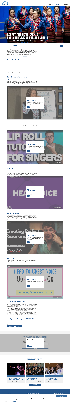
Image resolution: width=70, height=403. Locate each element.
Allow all (61, 396)
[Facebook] (58, 394)
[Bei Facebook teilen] (60, 46)
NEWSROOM (58, 4)
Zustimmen (30, 345)
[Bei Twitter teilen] (62, 46)
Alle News (35, 384)
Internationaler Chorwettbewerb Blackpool (33, 393)
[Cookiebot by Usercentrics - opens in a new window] (6, 401)
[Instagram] (56, 394)
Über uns (66, 4)
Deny (61, 398)
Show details (14, 401)
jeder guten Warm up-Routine (11, 126)
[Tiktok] (60, 394)
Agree (29, 106)
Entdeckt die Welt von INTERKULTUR (15, 326)
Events (51, 4)
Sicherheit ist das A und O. (15, 308)
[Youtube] (62, 394)
